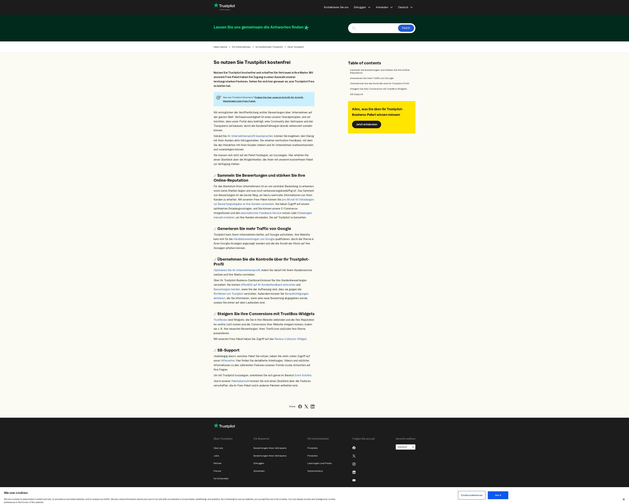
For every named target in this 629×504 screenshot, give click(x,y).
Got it (498, 495)
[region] (314, 495)
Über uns (218, 448)
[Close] (623, 499)
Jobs (216, 455)
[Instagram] (354, 464)
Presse (217, 471)
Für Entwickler (221, 478)
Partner (217, 463)
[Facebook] (354, 447)
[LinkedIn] (354, 472)
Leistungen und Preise (319, 463)
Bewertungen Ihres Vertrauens (270, 448)
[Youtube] (354, 480)
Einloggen (259, 463)
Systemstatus (315, 471)
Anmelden (259, 471)
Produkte (312, 448)
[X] (354, 456)
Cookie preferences (471, 495)
